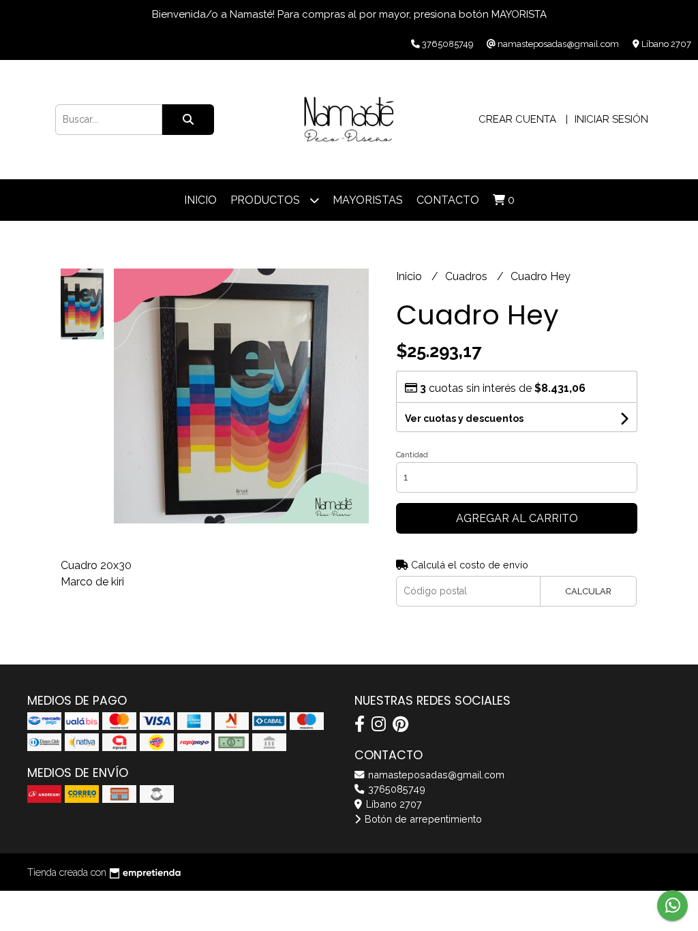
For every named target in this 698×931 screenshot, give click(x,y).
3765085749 (395, 789)
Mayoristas (368, 200)
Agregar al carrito (517, 518)
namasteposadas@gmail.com (434, 774)
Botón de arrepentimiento (422, 819)
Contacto (447, 200)
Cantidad (412, 455)
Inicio (200, 200)
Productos (266, 200)
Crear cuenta (517, 119)
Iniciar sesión (611, 119)
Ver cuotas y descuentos (464, 418)
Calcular (588, 591)
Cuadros (467, 276)
